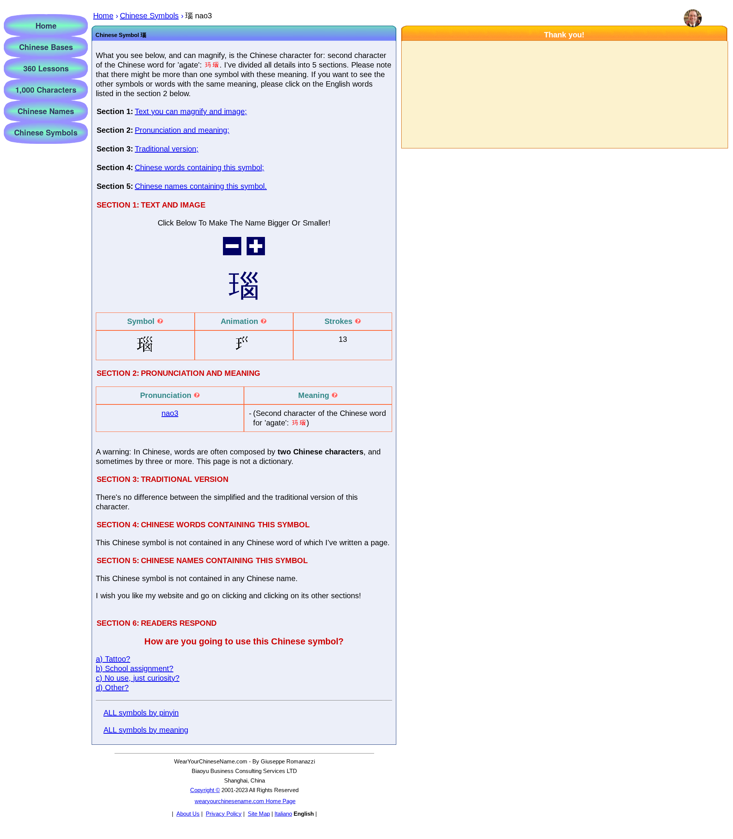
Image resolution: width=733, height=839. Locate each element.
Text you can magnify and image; (191, 111)
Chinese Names (46, 110)
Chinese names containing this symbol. (201, 186)
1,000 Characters (45, 89)
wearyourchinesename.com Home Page (245, 801)
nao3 (169, 413)
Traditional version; (167, 149)
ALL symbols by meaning (145, 730)
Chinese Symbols (45, 132)
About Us (188, 813)
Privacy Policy (224, 813)
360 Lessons (46, 68)
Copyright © (205, 790)
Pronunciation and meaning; (182, 130)
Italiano (283, 813)
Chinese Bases (46, 46)
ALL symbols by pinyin (141, 713)
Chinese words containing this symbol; (199, 167)
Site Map (259, 813)
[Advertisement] (564, 94)
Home (46, 25)
